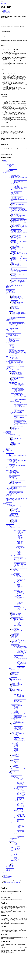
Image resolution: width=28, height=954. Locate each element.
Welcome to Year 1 (15, 669)
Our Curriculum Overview (14, 176)
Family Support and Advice (12, 467)
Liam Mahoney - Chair (16, 296)
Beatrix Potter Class (18, 385)
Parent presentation (13, 357)
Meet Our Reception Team (17, 383)
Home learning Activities (16, 618)
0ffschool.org (14, 860)
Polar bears (19, 592)
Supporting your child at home (17, 680)
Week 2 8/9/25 (20, 779)
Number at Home (15, 685)
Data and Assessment (10, 289)
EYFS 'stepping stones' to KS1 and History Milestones (19, 245)
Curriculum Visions (10, 524)
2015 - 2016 (11, 349)
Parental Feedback (13, 169)
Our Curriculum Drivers (14, 175)
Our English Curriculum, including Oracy (18, 177)
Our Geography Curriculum (15, 252)
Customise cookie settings (16, 899)
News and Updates (13, 316)
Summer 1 (19, 553)
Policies (7, 336)
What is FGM (12, 464)
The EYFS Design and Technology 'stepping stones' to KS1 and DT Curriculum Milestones (19, 228)
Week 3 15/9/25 (20, 781)
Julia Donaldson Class (19, 384)
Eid (17, 601)
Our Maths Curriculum (13, 192)
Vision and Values (10, 164)
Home (4, 10)
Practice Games (17, 717)
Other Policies (12, 341)
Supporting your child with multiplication (20, 720)
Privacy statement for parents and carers (17, 323)
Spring (18, 598)
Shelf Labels (11, 515)
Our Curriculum (9, 174)
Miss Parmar (17, 824)
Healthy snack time (18, 630)
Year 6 (10, 772)
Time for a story (17, 625)
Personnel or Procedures (14, 340)
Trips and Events (20, 696)
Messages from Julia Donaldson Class (18, 395)
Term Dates (8, 431)
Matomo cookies (7, 929)
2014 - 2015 (11, 347)
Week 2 (18, 820)
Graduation (19, 611)
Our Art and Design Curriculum (15, 207)
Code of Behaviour (10, 466)
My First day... (17, 573)
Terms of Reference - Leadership (18, 313)
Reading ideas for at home (19, 740)
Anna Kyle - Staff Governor (17, 302)
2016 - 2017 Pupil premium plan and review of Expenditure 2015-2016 (16, 351)
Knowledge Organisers (16, 615)
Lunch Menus (9, 494)
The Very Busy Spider (21, 609)
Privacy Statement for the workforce (16, 322)
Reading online (17, 741)
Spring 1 (19, 551)
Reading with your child (19, 722)
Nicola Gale (14, 307)
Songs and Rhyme (15, 428)
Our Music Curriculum (13, 214)
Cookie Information (7, 876)
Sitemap (5, 875)
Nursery (10, 526)
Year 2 (10, 678)
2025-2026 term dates (18, 426)
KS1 (12, 850)
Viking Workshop (18, 729)
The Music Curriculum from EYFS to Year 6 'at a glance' (19, 223)
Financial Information (10, 292)
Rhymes (18, 577)
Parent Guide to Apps (13, 483)
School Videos (9, 870)
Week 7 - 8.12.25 (20, 797)
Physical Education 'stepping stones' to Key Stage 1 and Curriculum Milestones (19, 272)
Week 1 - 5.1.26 (20, 801)
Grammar (16, 765)
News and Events (7, 432)
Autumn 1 (19, 548)
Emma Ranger (14, 306)
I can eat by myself (18, 405)
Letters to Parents (18, 715)
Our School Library (10, 504)
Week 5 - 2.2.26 (20, 806)
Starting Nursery (12, 371)
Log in (2, 2)
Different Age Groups (13, 473)
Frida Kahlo (14, 677)
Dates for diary (12, 434)
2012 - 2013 (11, 345)
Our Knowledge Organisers (20, 530)
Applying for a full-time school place (19, 568)
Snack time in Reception (19, 420)
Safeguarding (11, 339)
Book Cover (14, 517)
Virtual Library (12, 505)
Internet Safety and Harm (11, 470)
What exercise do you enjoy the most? (21, 653)
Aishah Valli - (14, 301)
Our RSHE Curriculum (14, 193)
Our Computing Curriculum (15, 235)
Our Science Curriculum (14, 198)
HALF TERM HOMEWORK (20, 808)
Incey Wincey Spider (18, 557)
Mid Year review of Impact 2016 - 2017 (17, 352)
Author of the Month (13, 514)
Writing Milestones (18, 191)
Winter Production (15, 732)
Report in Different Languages (15, 331)
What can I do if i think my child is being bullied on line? (18, 487)
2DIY (15, 857)
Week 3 (18, 804)
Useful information (15, 629)
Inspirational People (18, 655)
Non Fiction (14, 509)
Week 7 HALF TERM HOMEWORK (22, 786)
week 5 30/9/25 (20, 783)
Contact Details (9, 170)
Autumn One (19, 531)
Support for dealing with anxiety (16, 491)
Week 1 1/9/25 (20, 778)
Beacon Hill (16, 730)
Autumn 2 (19, 549)
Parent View (8, 497)
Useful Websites (14, 429)
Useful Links (9, 502)
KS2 (12, 855)
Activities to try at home (16, 374)
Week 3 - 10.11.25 (21, 792)
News (12, 693)
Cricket (13, 439)
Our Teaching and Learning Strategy (14, 285)
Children (5, 503)
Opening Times (9, 495)
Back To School (14, 513)
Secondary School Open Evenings (16, 364)
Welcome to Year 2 (15, 683)
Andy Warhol (14, 675)
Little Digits (16, 849)
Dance (12, 442)
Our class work (20, 825)
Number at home (15, 634)
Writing (13, 189)
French (10, 861)
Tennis (12, 440)
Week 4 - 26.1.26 (20, 805)
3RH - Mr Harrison (18, 701)
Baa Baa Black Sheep (19, 560)
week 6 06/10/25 (20, 784)
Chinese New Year (21, 593)
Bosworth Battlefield (18, 728)
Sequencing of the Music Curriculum (19, 219)
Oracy (12, 178)
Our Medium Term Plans (19, 547)
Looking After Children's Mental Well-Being (15, 489)
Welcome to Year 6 (15, 773)
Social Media (11, 477)
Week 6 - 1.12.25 (20, 795)
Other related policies (13, 328)
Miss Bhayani (17, 833)
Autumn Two (20, 532)
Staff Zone (8, 368)
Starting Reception (13, 382)
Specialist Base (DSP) (10, 290)
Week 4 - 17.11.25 (21, 793)
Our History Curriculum (14, 243)
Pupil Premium (6, 12)
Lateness (10, 454)
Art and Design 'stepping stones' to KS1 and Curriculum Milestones (18, 209)
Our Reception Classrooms (17, 388)
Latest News (8, 446)
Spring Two (19, 535)
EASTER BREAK (21, 816)
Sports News (8, 433)
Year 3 (10, 688)
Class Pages (8, 525)
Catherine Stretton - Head (16, 297)
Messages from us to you (16, 393)
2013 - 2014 (5, 13)
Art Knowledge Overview (17, 213)
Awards (18, 697)
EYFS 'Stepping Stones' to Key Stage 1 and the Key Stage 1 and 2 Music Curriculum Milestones (18, 217)
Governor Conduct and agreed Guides (17, 317)
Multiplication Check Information (18, 713)
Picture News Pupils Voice (20, 646)
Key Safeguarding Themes (17, 196)
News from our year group (17, 617)
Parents (4, 451)
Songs (18, 623)
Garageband (16, 859)
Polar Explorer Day (18, 726)
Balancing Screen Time (14, 472)
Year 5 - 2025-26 (12, 751)
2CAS (15, 854)
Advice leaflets (14, 478)
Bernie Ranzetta (14, 300)
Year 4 (10, 702)
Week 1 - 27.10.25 (21, 789)
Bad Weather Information (11, 458)
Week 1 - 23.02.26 (21, 811)
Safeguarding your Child (11, 459)
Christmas (19, 588)
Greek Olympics (17, 727)
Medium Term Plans (15, 614)
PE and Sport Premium (11, 334)
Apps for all (14, 842)
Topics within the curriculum (15, 360)
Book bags (16, 633)
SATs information (15, 839)
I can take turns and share (19, 406)
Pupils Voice (14, 641)
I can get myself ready (19, 402)
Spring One (19, 533)
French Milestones (15, 264)
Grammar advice (15, 770)
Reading (13, 183)
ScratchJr (16, 853)
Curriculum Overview (16, 613)
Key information (14, 378)
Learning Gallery (15, 574)
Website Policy (6, 877)
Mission (10, 165)
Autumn (18, 584)
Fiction (12, 510)
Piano (15, 843)
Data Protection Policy (13, 324)
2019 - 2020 (11, 344)
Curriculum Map (15, 194)
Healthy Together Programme (20, 423)
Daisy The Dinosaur (18, 852)
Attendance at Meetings (16, 314)
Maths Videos (14, 838)
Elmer (18, 587)
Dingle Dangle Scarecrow (19, 563)
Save (12, 952)
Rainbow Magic (14, 508)
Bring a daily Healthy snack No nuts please (21, 663)
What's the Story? (15, 743)
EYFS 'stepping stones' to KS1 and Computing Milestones (19, 237)
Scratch (15, 858)
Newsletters (8, 449)
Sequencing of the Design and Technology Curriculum (17, 231)
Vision (10, 166)
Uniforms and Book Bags (19, 417)
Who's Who (8, 171)
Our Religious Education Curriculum (17, 276)
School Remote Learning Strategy (13, 499)
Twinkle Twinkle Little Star (20, 562)
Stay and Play (17, 570)
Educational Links (10, 868)
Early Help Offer (9, 291)
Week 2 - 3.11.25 (20, 790)
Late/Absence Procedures (11, 488)
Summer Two (20, 537)
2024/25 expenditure (13, 335)
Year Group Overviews (16, 197)
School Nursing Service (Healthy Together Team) (16, 498)
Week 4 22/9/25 (20, 782)
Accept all (8, 899)
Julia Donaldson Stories (16, 506)
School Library (17, 422)
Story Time (16, 737)
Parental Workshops (15, 718)
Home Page (3, 3)
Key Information (6, 11)
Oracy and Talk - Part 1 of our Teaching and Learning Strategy (20, 181)
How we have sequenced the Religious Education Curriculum (18, 281)
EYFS (12, 847)
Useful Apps (14, 636)
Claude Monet (14, 674)
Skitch (15, 844)
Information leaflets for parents (15, 358)
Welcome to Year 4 (15, 704)
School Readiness (15, 375)
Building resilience (13, 493)
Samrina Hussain (15, 308)
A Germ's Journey (18, 620)
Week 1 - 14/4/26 (20, 819)
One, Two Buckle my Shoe (20, 564)
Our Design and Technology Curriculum (17, 225)
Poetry (15, 734)
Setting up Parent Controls (14, 475)
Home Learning (14, 555)
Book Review (14, 519)
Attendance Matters (10, 453)
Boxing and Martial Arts (16, 438)
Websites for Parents (13, 476)
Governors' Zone (9, 319)
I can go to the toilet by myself (20, 404)
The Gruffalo (19, 602)
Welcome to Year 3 (15, 689)
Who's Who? (11, 295)
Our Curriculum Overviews (20, 538)
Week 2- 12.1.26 (20, 803)
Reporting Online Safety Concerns (13, 333)
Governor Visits (12, 318)
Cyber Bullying (12, 484)
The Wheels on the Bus (19, 566)
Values (10, 167)
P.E (15, 418)
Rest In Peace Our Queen (19, 640)
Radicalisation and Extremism (15, 462)
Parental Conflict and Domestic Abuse (17, 465)
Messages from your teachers (17, 377)
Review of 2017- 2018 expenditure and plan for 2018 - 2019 (17, 354)
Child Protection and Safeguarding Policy (18, 460)
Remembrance (20, 586)
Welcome (8, 162)
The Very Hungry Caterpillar (20, 608)
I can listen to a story (18, 411)
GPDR (7, 320)
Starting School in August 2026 (12, 369)
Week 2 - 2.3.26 (20, 812)
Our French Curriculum (14, 263)
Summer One (20, 536)
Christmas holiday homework (21, 799)
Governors (8, 293)
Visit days (16, 571)
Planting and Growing (21, 604)
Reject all (3, 899)
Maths (15, 626)
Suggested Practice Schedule (20, 716)
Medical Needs (9, 329)
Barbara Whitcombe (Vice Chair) (18, 304)
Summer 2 (19, 554)
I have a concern (9, 469)
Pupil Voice (8, 869)
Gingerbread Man (20, 597)
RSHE (7, 356)
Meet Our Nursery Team (16, 373)
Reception (11, 612)
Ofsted (7, 330)
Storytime (13, 379)
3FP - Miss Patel (17, 694)
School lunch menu (18, 424)
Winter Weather (20, 591)
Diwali (18, 581)
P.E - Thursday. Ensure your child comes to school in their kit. (22, 666)
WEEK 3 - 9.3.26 (20, 814)
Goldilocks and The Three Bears (21, 580)
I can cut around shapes (19, 410)
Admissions (8, 286)
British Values (9, 287)
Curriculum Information (16, 529)
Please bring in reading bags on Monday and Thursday (22, 660)
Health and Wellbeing (16, 511)
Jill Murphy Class (18, 387)
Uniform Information (10, 500)
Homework (13, 686)
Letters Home (9, 450)
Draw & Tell (17, 848)
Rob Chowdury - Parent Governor (18, 298)
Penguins (19, 595)
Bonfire (18, 585)
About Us (5, 161)
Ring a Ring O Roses (18, 565)
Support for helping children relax (16, 492)
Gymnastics (13, 444)
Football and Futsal (15, 443)
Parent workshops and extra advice (18, 768)
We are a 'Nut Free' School (20, 421)
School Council (9, 866)
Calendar (8, 448)
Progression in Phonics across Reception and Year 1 (20, 188)
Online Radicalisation (16, 482)
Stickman (19, 603)
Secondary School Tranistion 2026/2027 (14, 361)
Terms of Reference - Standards (18, 312)
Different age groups (13, 471)
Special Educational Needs (14, 338)
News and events (15, 771)
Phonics (16, 628)
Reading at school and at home (18, 733)
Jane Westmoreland (15, 303)
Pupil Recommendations (14, 516)
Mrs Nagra (16, 828)
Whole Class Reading (18, 735)
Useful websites (14, 380)
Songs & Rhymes (18, 622)
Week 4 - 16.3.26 (20, 815)
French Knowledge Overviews (18, 265)
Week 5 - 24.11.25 (21, 794)
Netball (13, 445)
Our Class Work (20, 695)
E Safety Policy (12, 461)
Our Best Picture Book (16, 679)
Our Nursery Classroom (16, 372)
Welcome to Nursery (15, 527)
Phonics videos (12, 865)
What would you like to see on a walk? (22, 651)
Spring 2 (19, 552)
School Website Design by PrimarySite (11, 882)
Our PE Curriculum (13, 269)
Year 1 (10, 668)
